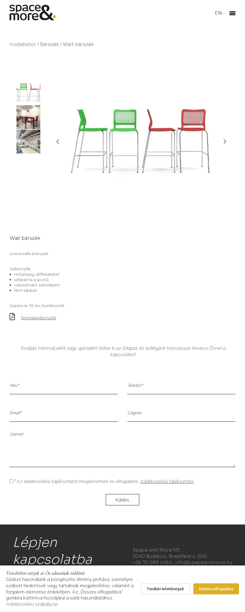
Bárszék (49, 44)
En (218, 13)
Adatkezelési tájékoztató (167, 481)
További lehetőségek (165, 589)
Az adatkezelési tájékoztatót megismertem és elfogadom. (104, 481)
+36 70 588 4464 (152, 562)
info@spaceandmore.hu (203, 562)
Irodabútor (23, 44)
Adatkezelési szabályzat (32, 604)
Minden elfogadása (216, 589)
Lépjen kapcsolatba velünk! (52, 559)
